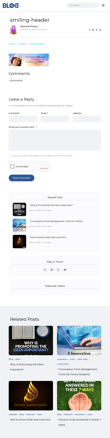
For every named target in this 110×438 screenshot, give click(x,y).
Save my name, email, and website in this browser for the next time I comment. (42, 156)
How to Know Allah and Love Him (48, 237)
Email (44, 113)
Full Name (14, 113)
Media (22, 44)
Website (77, 113)
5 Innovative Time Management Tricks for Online (56, 221)
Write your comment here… (23, 127)
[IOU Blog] (11, 5)
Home (12, 44)
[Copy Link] (100, 30)
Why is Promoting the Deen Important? (51, 205)
